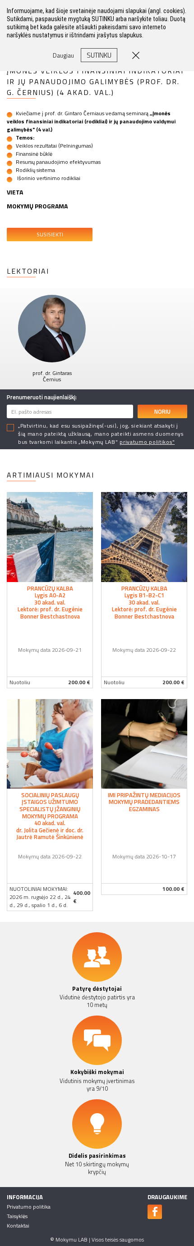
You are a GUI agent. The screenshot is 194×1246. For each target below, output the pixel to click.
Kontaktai (18, 1225)
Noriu (162, 411)
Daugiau (63, 55)
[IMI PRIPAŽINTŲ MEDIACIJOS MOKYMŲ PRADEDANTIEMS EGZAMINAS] (144, 743)
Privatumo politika (29, 1206)
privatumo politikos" (147, 442)
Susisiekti (50, 234)
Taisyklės (17, 1216)
